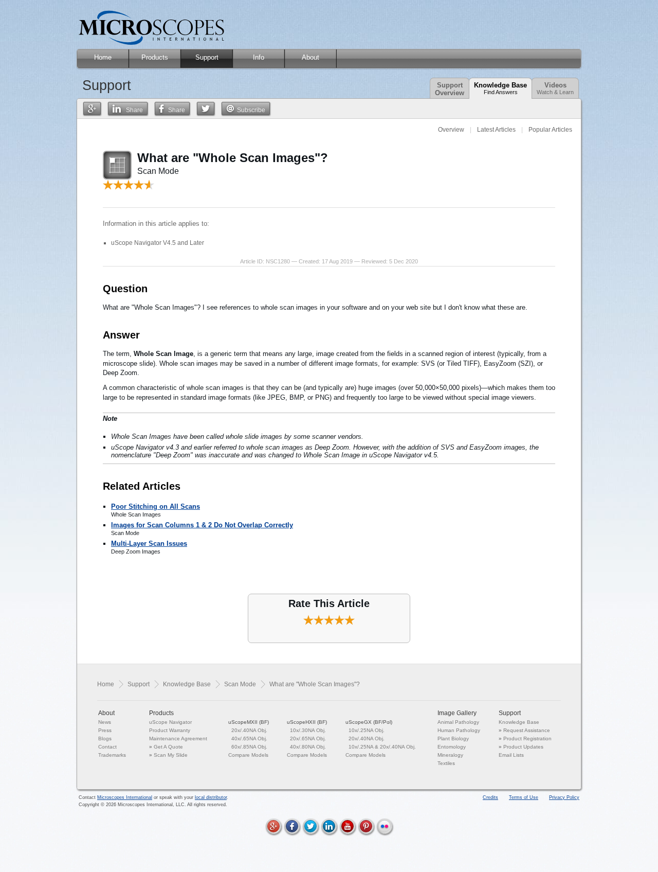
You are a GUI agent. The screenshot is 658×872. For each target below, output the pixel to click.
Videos (555, 88)
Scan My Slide (171, 755)
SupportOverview (449, 89)
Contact (107, 747)
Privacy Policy (564, 797)
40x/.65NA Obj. (249, 738)
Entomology (451, 747)
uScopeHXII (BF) (307, 722)
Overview (451, 129)
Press (105, 730)
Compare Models (248, 755)
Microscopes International (124, 797)
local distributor (211, 797)
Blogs (105, 738)
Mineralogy (450, 755)
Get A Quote (168, 747)
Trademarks (112, 755)
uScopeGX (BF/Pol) (368, 722)
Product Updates (523, 747)
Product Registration (527, 738)
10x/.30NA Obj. (308, 730)
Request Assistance (526, 730)
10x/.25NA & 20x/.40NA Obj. (382, 747)
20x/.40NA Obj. (249, 730)
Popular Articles (550, 129)
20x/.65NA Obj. (308, 738)
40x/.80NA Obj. (308, 747)
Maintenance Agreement (178, 738)
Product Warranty (169, 730)
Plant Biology (453, 738)
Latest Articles (496, 129)
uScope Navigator (170, 722)
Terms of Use (523, 797)
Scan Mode (240, 684)
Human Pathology (458, 730)
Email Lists (511, 755)
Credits (490, 797)
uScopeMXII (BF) (248, 722)
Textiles (446, 763)
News (104, 722)
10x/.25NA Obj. (367, 730)
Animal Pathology (458, 722)
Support (138, 684)
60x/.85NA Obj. (249, 747)
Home (105, 684)
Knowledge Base (500, 88)
